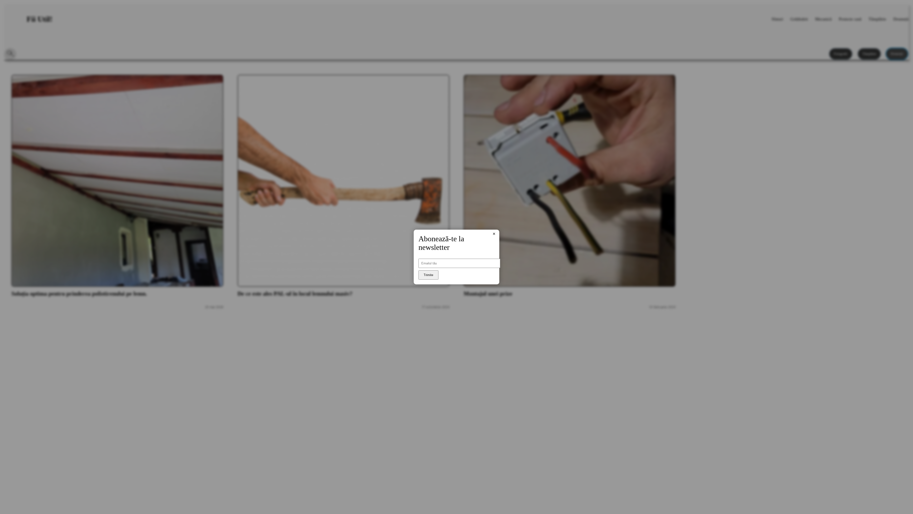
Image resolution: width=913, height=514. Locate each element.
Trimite (428, 275)
